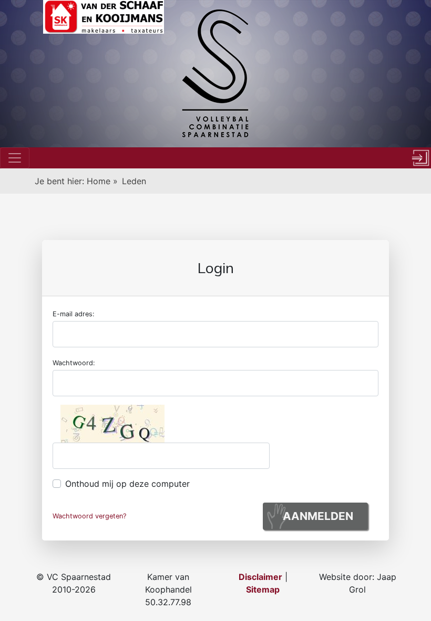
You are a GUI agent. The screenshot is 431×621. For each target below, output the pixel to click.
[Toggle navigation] (14, 157)
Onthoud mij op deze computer (127, 483)
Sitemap (263, 589)
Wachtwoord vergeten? (89, 516)
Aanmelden (318, 516)
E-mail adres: (74, 314)
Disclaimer (260, 577)
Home (100, 181)
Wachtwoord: (74, 363)
